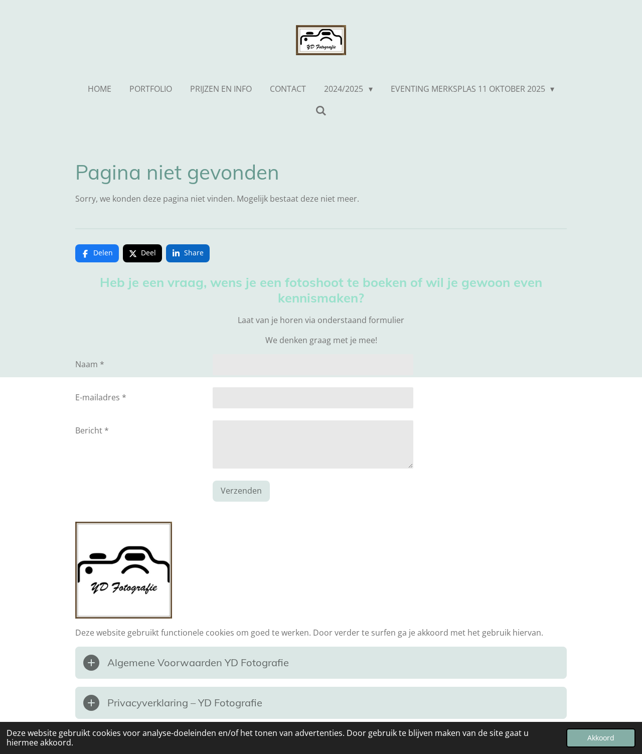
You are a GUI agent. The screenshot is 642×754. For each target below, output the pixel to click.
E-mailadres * (100, 397)
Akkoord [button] (600, 737)
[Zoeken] (321, 110)
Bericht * (92, 430)
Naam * (89, 364)
